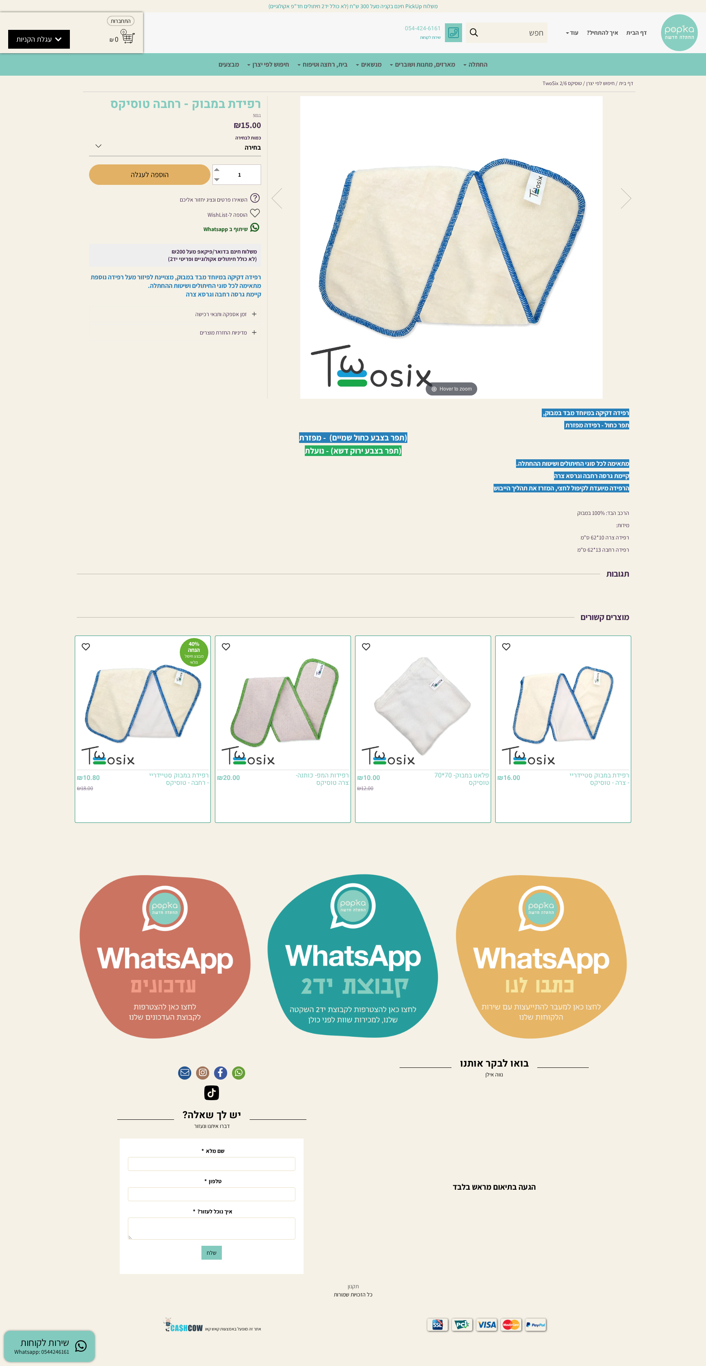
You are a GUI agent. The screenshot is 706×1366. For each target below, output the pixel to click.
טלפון (212, 1181)
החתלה (477, 64)
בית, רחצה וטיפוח (325, 64)
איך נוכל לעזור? (212, 1211)
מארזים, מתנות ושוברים (424, 64)
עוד (574, 32)
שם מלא (212, 1151)
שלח (212, 1252)
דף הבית (636, 32)
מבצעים (229, 64)
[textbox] (494, 1183)
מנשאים (371, 64)
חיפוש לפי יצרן (270, 64)
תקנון (353, 1286)
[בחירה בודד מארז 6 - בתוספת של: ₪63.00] (175, 144)
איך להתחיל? (602, 32)
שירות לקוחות (430, 37)
